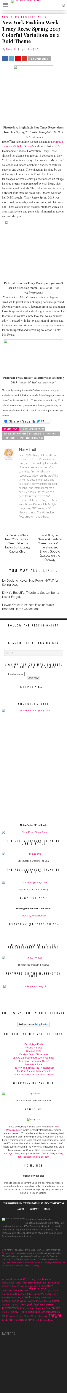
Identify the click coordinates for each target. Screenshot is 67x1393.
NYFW (56, 1308)
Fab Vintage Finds (33, 1044)
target (55, 1315)
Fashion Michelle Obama (32, 429)
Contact (34, 1209)
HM (29, 1293)
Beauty (32, 1279)
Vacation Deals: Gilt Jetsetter (33, 1054)
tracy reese (9, 437)
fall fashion (23, 1290)
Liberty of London (42, 1297)
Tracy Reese (53, 433)
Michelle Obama (43, 1301)
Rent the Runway (33, 1047)
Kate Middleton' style (12, 1297)
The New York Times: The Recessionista (33, 1068)
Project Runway (10, 1312)
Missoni (56, 1301)
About (20, 1209)
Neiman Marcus (10, 1304)
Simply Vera (30, 1316)
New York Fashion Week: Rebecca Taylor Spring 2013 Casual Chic (17, 545)
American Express (10, 1279)
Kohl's (28, 1297)
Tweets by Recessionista (33, 915)
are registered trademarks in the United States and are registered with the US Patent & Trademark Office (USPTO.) (33, 1262)
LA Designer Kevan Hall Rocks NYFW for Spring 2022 (30, 582)
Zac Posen (49, 1320)
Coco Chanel (18, 1286)
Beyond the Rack (33, 1064)
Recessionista (36, 433)
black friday (8, 1282)
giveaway (53, 1290)
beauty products (45, 1279)
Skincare (42, 1316)
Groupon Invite (33, 1051)
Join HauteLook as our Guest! (34, 1061)
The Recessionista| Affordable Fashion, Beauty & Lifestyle (33, 1203)
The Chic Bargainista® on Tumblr (33, 1071)
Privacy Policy (8, 1253)
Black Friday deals (24, 1283)
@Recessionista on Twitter (37, 908)
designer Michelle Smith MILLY (39, 1286)
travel (31, 1320)
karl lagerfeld (51, 1294)
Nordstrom (10, 1308)
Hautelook (20, 1294)
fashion (38, 1289)
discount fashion (9, 1290)
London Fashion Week (14, 1301)
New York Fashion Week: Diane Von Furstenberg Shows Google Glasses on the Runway (50, 549)
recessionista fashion (49, 1312)
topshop (7, 1319)
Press (47, 1209)
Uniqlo (39, 1320)
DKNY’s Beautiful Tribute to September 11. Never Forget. (31, 595)
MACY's (31, 1301)
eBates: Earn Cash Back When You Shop (33, 1057)
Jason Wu (38, 1294)
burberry (6, 1286)
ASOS (23, 1279)
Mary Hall (11, 49)
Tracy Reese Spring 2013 (30, 437)
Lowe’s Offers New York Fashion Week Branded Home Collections (28, 607)
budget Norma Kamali (47, 1282)
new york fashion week (15, 433)
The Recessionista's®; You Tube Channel (33, 1074)
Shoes (12, 1316)
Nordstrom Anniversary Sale (35, 1308)
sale (5, 1316)
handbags (8, 1293)
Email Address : (16, 674)
